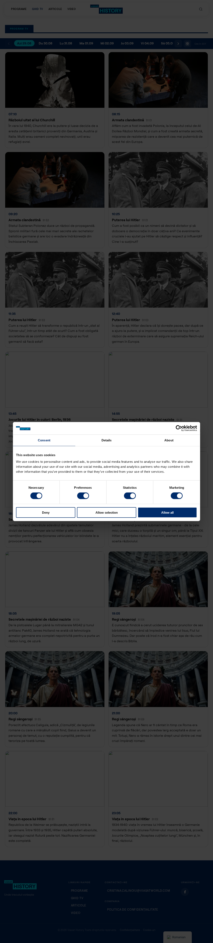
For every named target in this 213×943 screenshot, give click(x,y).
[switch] (83, 495)
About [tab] (168, 440)
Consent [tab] (44, 440)
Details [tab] (107, 440)
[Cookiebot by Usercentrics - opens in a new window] (179, 428)
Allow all (167, 512)
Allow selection (106, 512)
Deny (46, 512)
